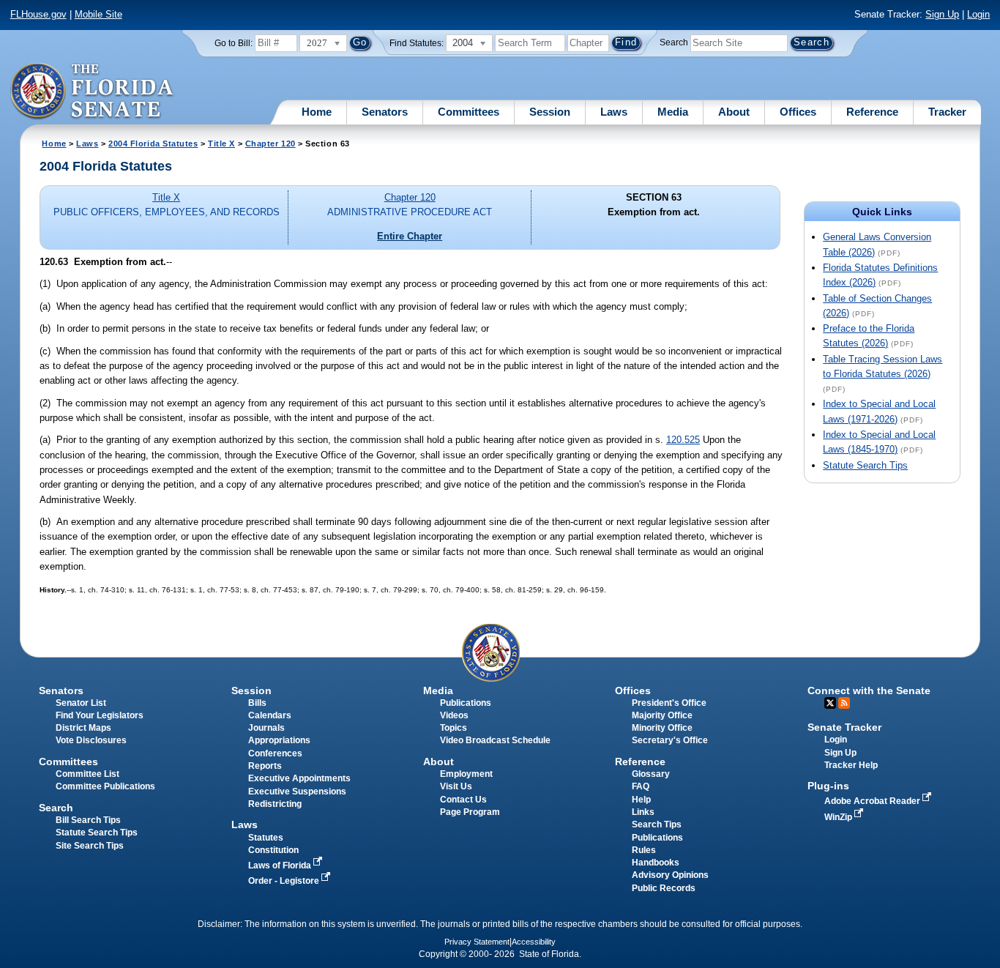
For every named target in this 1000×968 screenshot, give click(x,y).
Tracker (947, 111)
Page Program (470, 812)
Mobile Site (98, 14)
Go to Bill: (233, 43)
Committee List (87, 774)
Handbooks (655, 862)
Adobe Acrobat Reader (873, 801)
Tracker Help (851, 765)
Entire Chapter (409, 236)
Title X (221, 143)
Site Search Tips (90, 845)
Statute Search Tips (865, 465)
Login (978, 14)
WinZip (839, 817)
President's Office (669, 703)
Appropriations (279, 740)
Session (549, 111)
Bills (257, 703)
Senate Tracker (844, 727)
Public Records (663, 888)
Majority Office (662, 715)
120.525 (683, 439)
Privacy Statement (477, 941)
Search (674, 42)
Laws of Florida (280, 865)
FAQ (640, 786)
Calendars (269, 715)
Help (641, 799)
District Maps (83, 727)
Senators (385, 111)
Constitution (273, 850)
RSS (844, 703)
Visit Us (456, 786)
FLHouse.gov (38, 14)
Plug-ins (828, 786)
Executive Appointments (299, 778)
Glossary (651, 774)
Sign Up (942, 14)
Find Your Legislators (99, 715)
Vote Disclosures (91, 740)
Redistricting (275, 804)
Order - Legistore (284, 880)
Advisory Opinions (670, 875)
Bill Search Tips (88, 820)
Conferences (275, 753)
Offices (798, 111)
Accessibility (534, 941)
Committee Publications (105, 786)
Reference (872, 111)
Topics (453, 727)
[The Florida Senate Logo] (92, 91)
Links (643, 812)
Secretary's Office (670, 740)
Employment (466, 774)
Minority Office (662, 727)
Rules (644, 850)
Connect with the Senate (868, 690)
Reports (265, 766)
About (734, 111)
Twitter (830, 703)
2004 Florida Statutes (153, 143)
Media (672, 111)
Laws (613, 111)
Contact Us (463, 799)
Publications (465, 703)
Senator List (81, 703)
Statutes (265, 837)
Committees (468, 111)
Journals (266, 727)
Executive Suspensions (297, 791)
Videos (454, 715)
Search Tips (657, 824)
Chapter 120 (270, 143)
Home (317, 111)
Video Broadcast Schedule (495, 740)
